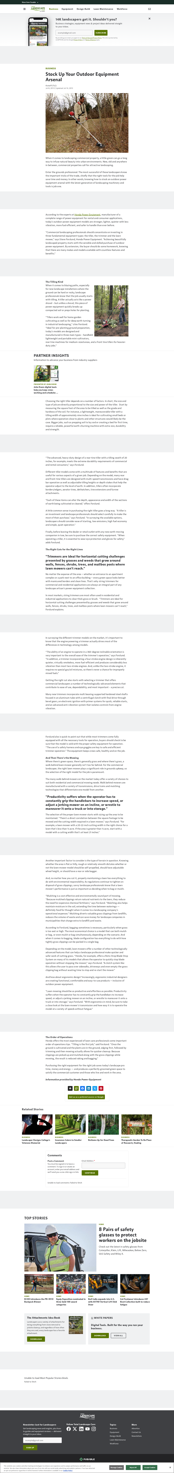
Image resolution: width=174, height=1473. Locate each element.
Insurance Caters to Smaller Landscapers (68, 1141)
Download (36, 1339)
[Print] (70, 1088)
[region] (87, 1467)
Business (51, 68)
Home (101, 1224)
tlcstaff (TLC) (51, 85)
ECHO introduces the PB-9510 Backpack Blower (38, 1300)
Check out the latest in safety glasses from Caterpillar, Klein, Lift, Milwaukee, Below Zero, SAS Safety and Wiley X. (123, 1250)
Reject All (133, 1467)
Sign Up (30, 1447)
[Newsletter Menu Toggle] (149, 8)
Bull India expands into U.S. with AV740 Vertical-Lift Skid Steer (102, 1302)
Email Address (88, 1161)
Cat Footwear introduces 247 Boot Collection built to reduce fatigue (135, 1302)
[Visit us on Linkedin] (81, 1428)
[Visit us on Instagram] (93, 1428)
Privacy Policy (78, 40)
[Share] (82, 1088)
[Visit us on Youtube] (87, 1428)
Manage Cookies (116, 1467)
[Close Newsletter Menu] (149, 18)
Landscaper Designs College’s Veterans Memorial (36, 1141)
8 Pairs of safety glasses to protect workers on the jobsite (123, 1235)
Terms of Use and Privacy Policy (92, 38)
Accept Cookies (149, 1467)
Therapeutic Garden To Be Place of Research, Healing (136, 1141)
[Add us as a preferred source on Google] (76, 1088)
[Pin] (101, 1088)
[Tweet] (94, 1088)
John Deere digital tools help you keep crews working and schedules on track (46, 390)
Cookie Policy (67, 1470)
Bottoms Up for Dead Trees (101, 1140)
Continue (90, 1173)
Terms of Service (91, 40)
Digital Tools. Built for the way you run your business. (117, 1326)
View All (118, 1335)
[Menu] (24, 8)
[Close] (170, 1467)
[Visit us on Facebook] (69, 1428)
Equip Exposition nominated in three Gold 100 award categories (71, 1302)
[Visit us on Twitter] (75, 1428)
